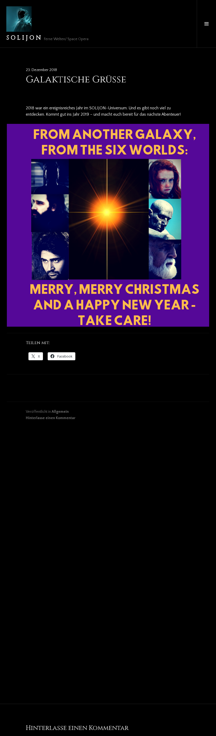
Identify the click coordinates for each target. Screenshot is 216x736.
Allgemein (60, 412)
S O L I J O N (23, 38)
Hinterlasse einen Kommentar (50, 418)
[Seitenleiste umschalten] (206, 24)
